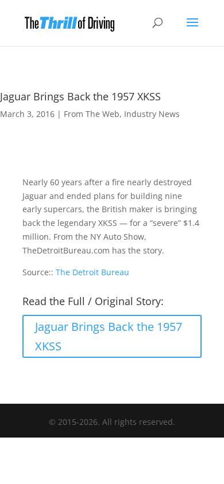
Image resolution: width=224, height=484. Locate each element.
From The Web (91, 113)
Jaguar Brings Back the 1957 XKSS (108, 336)
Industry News (152, 113)
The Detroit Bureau (92, 272)
